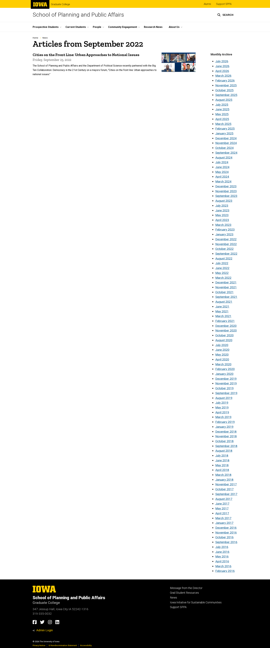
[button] (225, 15)
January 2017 (224, 523)
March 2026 (223, 75)
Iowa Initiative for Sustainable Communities (196, 602)
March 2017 (223, 518)
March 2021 (223, 316)
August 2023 (223, 201)
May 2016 (222, 556)
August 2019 (223, 398)
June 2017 (222, 503)
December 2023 (226, 186)
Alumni (207, 4)
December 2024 (226, 138)
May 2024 (222, 172)
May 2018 (222, 465)
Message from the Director (186, 588)
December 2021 (226, 282)
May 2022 (222, 273)
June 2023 (222, 210)
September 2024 (226, 152)
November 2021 (226, 287)
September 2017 (226, 494)
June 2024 (222, 167)
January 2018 (224, 479)
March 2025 (223, 124)
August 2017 (223, 499)
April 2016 (222, 561)
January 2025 (224, 133)
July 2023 (221, 205)
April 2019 (222, 412)
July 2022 (221, 263)
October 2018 (224, 441)
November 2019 (226, 383)
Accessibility (86, 645)
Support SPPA (224, 4)
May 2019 (222, 407)
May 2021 (222, 311)
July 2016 (221, 547)
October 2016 (224, 537)
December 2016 (226, 528)
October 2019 (224, 388)
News (45, 38)
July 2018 (221, 455)
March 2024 (223, 181)
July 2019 (221, 402)
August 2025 (223, 100)
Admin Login (44, 630)
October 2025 (224, 90)
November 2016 (226, 532)
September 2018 (226, 446)
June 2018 (222, 460)
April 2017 (222, 513)
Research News (153, 27)
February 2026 (225, 80)
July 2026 (221, 61)
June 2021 (222, 306)
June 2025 (222, 109)
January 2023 (224, 234)
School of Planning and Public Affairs (78, 15)
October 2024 (224, 148)
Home (35, 38)
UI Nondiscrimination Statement (63, 645)
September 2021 (226, 297)
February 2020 (225, 369)
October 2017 (224, 489)
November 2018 (226, 436)
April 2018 (222, 470)
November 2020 (226, 330)
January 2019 (224, 427)
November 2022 (226, 244)
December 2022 (226, 239)
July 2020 (221, 345)
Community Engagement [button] (122, 27)
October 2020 (224, 335)
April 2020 (222, 359)
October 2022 (224, 249)
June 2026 (222, 66)
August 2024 (223, 157)
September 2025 (226, 95)
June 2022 (222, 268)
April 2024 (222, 176)
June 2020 (222, 350)
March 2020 (223, 364)
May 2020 (222, 354)
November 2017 (226, 484)
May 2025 (222, 114)
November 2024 (226, 143)
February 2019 (225, 422)
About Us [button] (174, 27)
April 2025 (222, 119)
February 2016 (225, 571)
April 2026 (222, 71)
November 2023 (226, 191)
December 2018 (226, 431)
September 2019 (226, 393)
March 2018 (223, 475)
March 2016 (223, 566)
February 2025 (225, 128)
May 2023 (222, 215)
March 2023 (223, 225)
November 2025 (226, 85)
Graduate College (60, 4)
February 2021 (225, 321)
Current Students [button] (75, 27)
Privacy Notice (39, 645)
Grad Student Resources (184, 592)
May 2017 (222, 508)
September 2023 (226, 196)
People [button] (97, 27)
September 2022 (226, 253)
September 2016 (226, 542)
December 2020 (226, 326)
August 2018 (223, 451)
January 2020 (224, 374)
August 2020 (223, 340)
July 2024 (221, 162)
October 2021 (224, 292)
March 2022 (223, 278)
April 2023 (222, 220)
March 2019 (223, 417)
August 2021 (223, 301)
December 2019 (226, 379)
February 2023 (225, 229)
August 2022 (223, 258)
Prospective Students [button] (46, 27)
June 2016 (222, 552)
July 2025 (221, 104)
